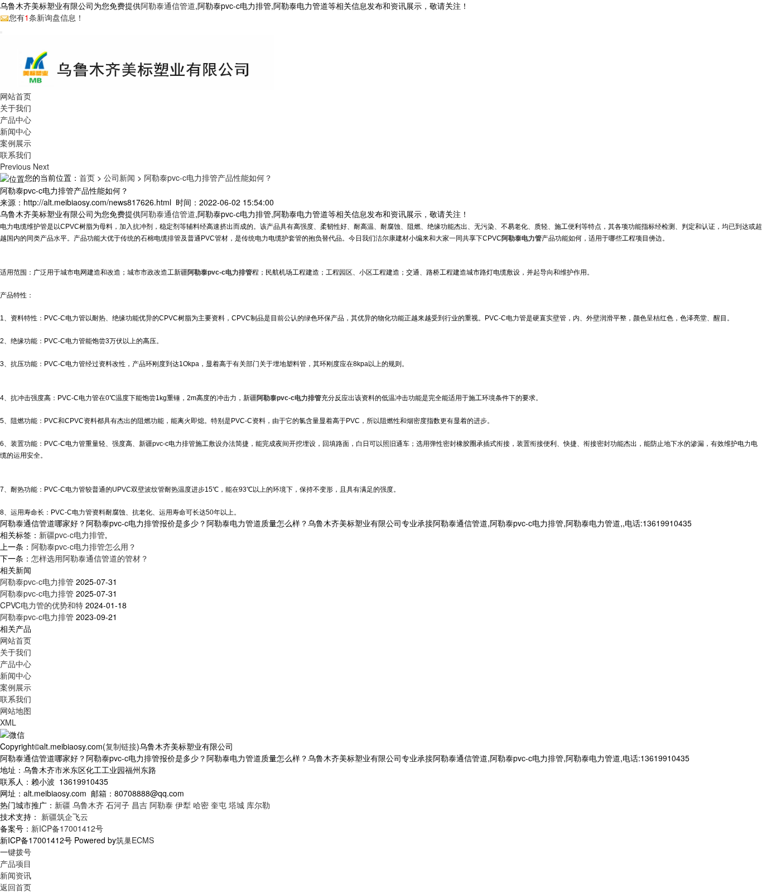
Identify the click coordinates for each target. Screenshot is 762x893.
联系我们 (15, 154)
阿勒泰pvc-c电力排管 (37, 581)
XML (8, 722)
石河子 (117, 804)
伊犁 (183, 804)
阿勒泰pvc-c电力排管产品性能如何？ (208, 177)
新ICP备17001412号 (67, 828)
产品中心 (15, 119)
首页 (87, 177)
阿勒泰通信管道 (168, 5)
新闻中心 (15, 131)
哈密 (201, 804)
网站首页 (15, 96)
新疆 (62, 804)
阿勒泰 (161, 804)
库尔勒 (258, 804)
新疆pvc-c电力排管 (72, 534)
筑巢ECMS (135, 840)
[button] (16, 166)
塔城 (236, 804)
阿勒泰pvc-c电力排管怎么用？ (83, 546)
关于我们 (15, 107)
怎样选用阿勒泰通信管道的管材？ (89, 558)
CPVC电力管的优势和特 (41, 605)
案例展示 (15, 142)
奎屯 (218, 804)
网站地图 (15, 710)
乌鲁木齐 (88, 804)
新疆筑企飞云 (64, 816)
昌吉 (139, 804)
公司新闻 (119, 177)
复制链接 (121, 746)
